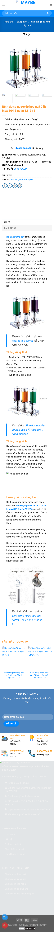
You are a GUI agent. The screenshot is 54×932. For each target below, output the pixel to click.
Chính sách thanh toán (16, 874)
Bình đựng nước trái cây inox (22, 179)
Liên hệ (8, 839)
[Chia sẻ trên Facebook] (4, 185)
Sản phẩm (22, 21)
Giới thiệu (10, 834)
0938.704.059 (21, 169)
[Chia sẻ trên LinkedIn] (19, 185)
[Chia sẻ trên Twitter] (9, 185)
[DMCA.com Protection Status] (27, 928)
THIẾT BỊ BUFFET (39, 925)
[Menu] (3, 4)
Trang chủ (8, 21)
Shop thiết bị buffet (14, 849)
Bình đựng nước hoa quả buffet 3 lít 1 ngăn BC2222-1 (28, 620)
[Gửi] (48, 13)
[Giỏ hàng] (50, 5)
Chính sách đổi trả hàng (16, 889)
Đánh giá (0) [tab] (10, 228)
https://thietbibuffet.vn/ (28, 814)
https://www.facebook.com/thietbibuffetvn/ (29, 809)
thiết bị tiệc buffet (22, 340)
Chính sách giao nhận (15, 879)
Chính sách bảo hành (15, 884)
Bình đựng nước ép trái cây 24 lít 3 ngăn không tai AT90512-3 (40, 675)
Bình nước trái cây (15, 237)
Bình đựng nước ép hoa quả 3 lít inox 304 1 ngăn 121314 (28, 430)
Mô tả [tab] (7, 222)
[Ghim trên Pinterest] (14, 185)
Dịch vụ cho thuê (13, 844)
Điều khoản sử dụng (15, 854)
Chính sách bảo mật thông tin (19, 893)
